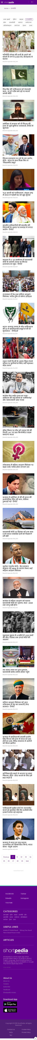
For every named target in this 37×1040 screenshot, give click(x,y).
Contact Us (11, 1029)
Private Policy (26, 1032)
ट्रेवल (24, 25)
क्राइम (21, 19)
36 (8, 861)
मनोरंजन (28, 22)
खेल (4, 22)
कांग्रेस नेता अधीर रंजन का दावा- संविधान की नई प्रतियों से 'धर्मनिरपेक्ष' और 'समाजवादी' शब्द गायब (17, 398)
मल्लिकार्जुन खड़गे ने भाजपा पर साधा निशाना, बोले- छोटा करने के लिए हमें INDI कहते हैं (17, 775)
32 (21, 857)
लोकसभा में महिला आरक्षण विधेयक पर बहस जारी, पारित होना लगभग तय (18, 466)
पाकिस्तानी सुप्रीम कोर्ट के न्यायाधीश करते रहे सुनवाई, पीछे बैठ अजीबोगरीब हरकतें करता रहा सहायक (17, 810)
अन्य (30, 25)
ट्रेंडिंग (15, 19)
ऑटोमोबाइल (7, 25)
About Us (6, 981)
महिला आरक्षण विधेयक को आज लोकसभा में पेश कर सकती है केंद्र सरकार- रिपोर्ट (16, 704)
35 (4, 861)
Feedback (6, 990)
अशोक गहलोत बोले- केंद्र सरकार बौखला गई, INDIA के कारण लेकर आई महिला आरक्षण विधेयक (17, 568)
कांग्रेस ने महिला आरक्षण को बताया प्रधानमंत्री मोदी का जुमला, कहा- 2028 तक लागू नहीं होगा (18, 603)
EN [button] (31, 2)
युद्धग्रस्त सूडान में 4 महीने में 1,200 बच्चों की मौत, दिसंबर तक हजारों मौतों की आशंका (18, 637)
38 (17, 861)
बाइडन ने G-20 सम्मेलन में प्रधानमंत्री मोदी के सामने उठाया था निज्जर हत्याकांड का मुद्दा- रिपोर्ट (17, 262)
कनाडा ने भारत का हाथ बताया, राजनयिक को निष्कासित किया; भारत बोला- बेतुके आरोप (17, 845)
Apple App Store (17, 964)
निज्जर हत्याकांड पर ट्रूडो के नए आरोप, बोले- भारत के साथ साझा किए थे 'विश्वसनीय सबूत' (17, 160)
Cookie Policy (26, 1029)
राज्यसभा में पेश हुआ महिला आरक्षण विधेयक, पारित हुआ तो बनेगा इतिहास (17, 295)
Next (27, 861)
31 (17, 857)
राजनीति (29, 19)
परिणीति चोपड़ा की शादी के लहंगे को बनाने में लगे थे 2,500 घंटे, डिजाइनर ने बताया (18, 57)
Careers (6, 984)
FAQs (11, 1032)
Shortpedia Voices (9, 992)
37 (13, 861)
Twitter (23, 894)
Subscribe (6, 987)
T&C (11, 1035)
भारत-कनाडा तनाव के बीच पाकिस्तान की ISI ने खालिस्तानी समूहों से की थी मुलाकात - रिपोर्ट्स (18, 329)
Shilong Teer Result (26, 930)
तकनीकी (12, 22)
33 (26, 857)
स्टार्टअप (17, 25)
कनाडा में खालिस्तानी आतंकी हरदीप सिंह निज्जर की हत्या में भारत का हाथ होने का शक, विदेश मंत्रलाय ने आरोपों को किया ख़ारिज (17, 740)
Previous (6, 857)
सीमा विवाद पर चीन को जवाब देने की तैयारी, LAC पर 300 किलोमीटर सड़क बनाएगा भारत (17, 432)
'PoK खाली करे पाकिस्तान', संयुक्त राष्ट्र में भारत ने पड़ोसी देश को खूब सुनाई (18, 194)
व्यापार (20, 22)
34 (30, 857)
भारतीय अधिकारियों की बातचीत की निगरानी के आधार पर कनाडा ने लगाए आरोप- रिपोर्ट (18, 227)
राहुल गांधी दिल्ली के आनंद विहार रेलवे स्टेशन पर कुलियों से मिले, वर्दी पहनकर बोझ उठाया (18, 363)
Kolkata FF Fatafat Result (10, 930)
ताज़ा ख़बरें (6, 19)
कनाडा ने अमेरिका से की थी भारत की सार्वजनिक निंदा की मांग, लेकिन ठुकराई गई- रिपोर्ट (17, 499)
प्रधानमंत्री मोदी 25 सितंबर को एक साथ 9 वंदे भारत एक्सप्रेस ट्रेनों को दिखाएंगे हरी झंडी (18, 534)
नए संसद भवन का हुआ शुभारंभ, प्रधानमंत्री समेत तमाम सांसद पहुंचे (16, 671)
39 (22, 861)
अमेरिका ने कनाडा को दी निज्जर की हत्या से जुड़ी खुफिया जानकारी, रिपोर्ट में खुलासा (18, 126)
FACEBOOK (9, 894)
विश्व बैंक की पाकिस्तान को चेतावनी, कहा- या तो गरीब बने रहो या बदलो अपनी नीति (17, 91)
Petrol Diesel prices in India (11, 933)
